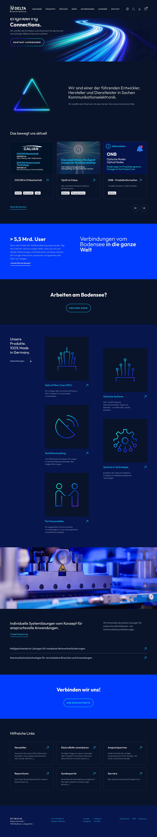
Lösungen (37, 9)
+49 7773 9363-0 (57, 819)
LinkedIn (86, 819)
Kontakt (115, 9)
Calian (38, 193)
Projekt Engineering (19, 634)
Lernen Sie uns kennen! (21, 263)
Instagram (87, 821)
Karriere (102, 9)
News (74, 9)
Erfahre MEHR (78, 308)
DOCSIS (18, 193)
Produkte (50, 9)
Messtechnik (28, 193)
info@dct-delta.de (58, 821)
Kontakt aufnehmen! (27, 42)
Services (63, 9)
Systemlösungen (17, 361)
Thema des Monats (78, 193)
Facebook (97, 819)
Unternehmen (87, 9)
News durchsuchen (18, 207)
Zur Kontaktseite (78, 703)
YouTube (97, 821)
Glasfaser (65, 193)
